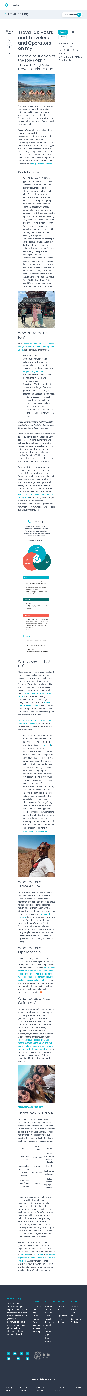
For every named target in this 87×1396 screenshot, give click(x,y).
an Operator (38, 1255)
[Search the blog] (79, 15)
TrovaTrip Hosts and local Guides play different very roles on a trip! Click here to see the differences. (38, 283)
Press (73, 1309)
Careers (74, 1306)
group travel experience (41, 164)
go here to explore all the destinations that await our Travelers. (36, 1258)
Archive (62, 37)
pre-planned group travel (33, 371)
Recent (63, 32)
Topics (71, 32)
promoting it (45, 745)
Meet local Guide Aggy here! (30, 1107)
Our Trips (37, 1306)
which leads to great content (35, 831)
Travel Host (24, 1255)
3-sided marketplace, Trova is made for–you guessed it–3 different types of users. (36, 347)
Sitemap (77, 1387)
